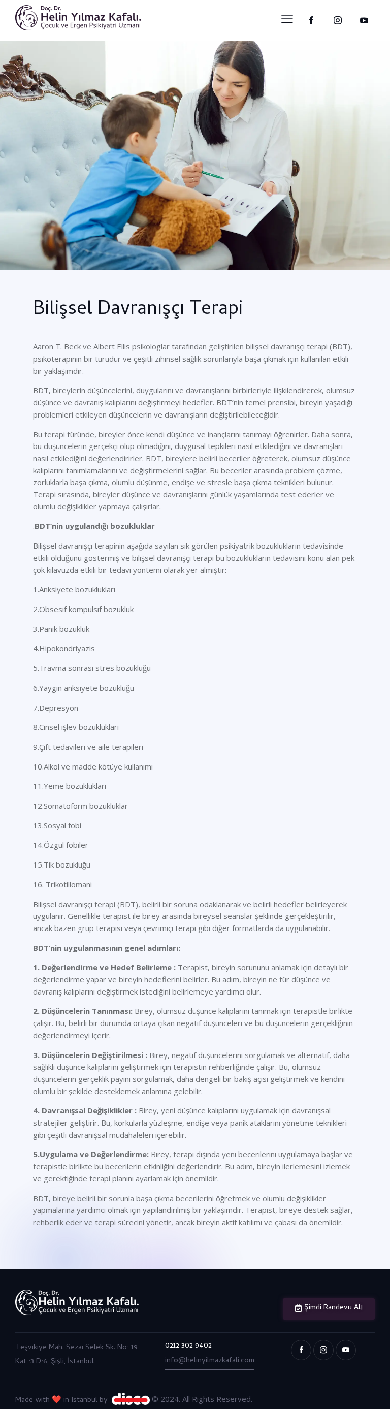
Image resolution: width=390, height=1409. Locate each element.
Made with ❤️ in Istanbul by (63, 1400)
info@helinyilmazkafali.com (209, 1361)
